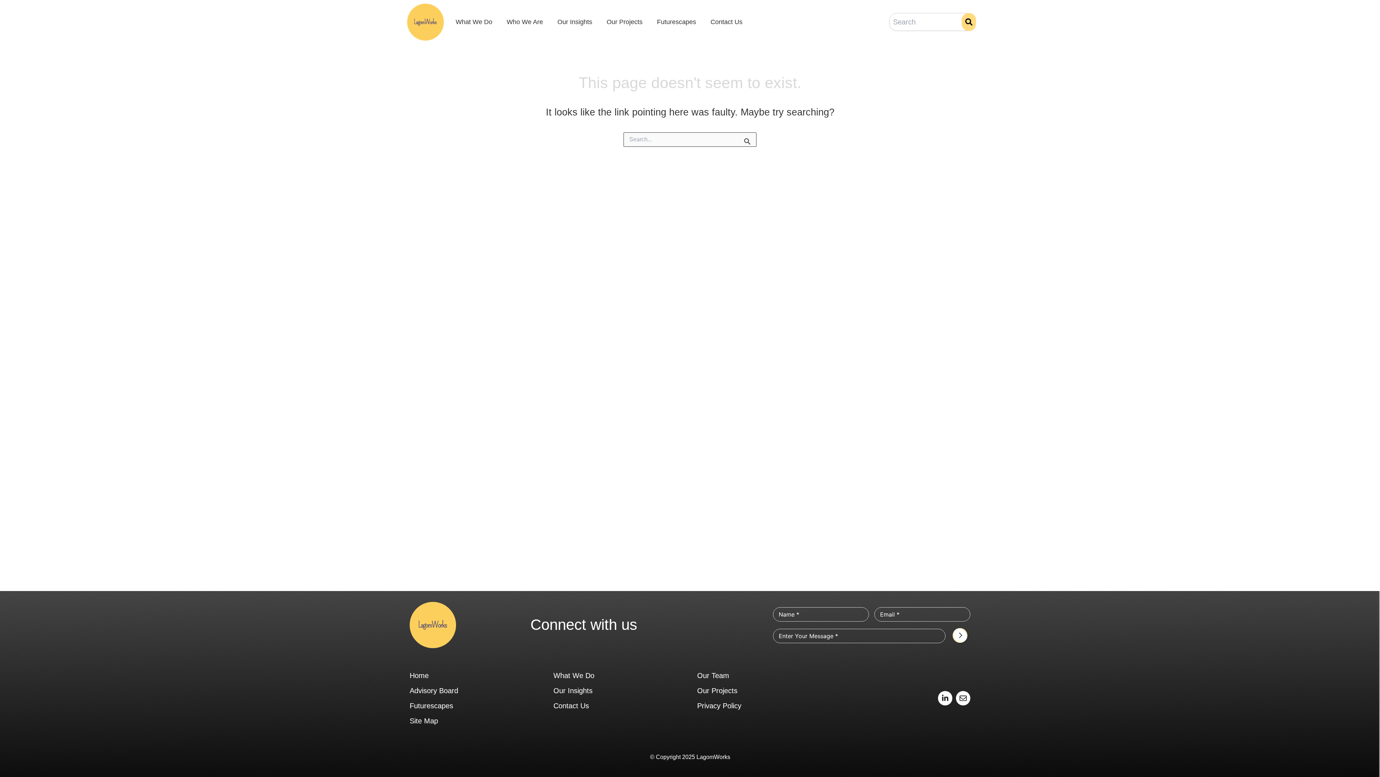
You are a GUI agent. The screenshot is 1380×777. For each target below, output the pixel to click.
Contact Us (726, 22)
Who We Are (525, 22)
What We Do (474, 22)
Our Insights (574, 22)
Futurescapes (676, 22)
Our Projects (625, 22)
